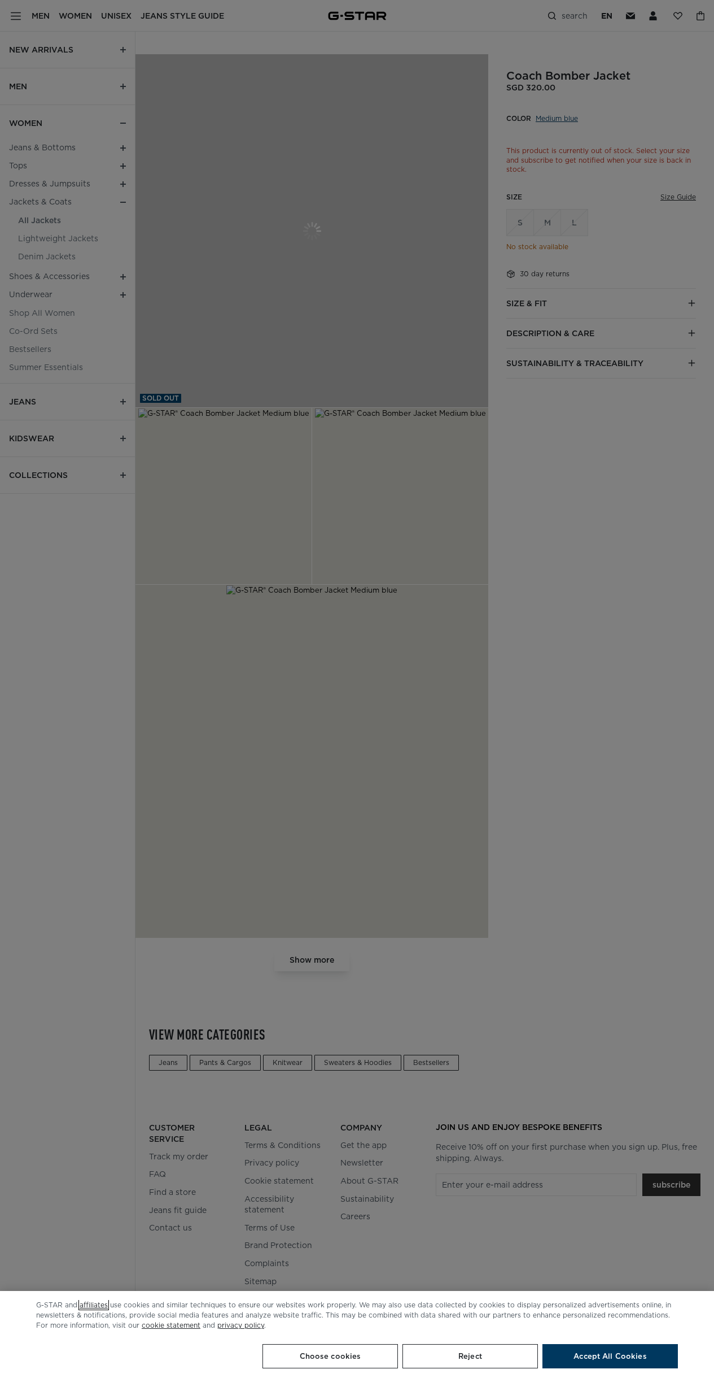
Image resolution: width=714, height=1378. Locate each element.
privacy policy (240, 1325)
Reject (470, 1356)
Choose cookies (330, 1356)
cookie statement (171, 1325)
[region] (357, 1334)
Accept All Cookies (609, 1356)
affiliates (94, 1305)
